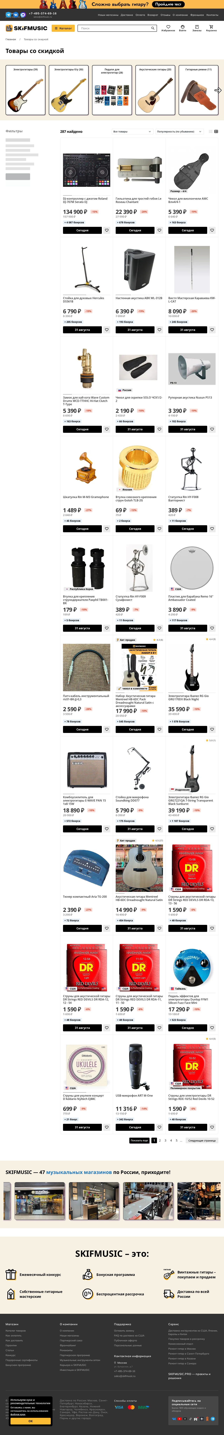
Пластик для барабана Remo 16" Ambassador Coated (190, 598)
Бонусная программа (18, 1365)
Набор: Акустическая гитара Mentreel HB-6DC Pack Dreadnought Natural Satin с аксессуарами (135, 701)
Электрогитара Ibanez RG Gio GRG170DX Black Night (188, 697)
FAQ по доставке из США (129, 1335)
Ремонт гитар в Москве (182, 1348)
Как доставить (14, 1340)
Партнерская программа (75, 1355)
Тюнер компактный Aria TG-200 (85, 896)
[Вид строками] (210, 131)
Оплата (140, 14)
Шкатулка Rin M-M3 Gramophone (86, 497)
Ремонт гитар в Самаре (182, 1363)
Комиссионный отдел (180, 1343)
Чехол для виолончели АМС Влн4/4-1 (188, 200)
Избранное (168, 30)
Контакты (212, 14)
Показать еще (139, 1140)
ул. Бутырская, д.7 (123, 1366)
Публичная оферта (125, 1340)
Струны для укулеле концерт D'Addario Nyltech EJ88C (83, 1097)
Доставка (127, 14)
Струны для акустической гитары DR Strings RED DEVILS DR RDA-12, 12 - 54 (86, 999)
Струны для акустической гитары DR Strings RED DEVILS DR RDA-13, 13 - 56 (192, 900)
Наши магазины (108, 14)
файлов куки (17, 1414)
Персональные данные (128, 1345)
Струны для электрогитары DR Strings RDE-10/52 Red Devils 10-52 (191, 1097)
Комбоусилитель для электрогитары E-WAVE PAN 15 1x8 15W (84, 801)
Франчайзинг (68, 1345)
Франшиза (197, 14)
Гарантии (11, 1345)
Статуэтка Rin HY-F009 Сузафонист (131, 598)
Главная (11, 39)
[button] (218, 90)
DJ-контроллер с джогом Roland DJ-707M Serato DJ (85, 200)
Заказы (197, 30)
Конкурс (11, 1355)
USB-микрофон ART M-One (134, 1095)
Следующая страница (202, 1140)
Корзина (211, 30)
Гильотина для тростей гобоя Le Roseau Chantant (138, 200)
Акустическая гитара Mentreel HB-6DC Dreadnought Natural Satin (139, 898)
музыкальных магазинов (79, 1172)
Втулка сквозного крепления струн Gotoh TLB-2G (136, 498)
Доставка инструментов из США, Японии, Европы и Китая (193, 1332)
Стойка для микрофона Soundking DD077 (132, 799)
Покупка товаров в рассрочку (186, 1338)
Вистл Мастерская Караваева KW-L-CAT (191, 299)
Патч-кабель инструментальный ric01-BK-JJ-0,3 (86, 697)
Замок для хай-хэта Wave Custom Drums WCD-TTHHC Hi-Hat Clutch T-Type (86, 401)
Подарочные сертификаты (21, 1360)
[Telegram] (8, 15)
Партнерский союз (71, 1340)
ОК (31, 1421)
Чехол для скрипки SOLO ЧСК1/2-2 (139, 399)
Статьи (10, 1350)
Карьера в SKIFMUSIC (73, 1365)
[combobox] (117, 28)
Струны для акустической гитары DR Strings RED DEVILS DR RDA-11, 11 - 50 (139, 999)
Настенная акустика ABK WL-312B (139, 298)
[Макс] (23, 15)
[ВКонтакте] (16, 15)
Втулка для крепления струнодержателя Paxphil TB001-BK (85, 600)
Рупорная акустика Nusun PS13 (190, 397)
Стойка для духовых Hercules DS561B (83, 299)
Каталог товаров (16, 1330)
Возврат (153, 14)
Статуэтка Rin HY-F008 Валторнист (183, 498)
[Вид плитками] (216, 131)
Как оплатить (14, 1335)
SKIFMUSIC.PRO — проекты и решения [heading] (189, 1376)
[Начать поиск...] (152, 28)
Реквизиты (66, 1350)
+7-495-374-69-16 (43, 13)
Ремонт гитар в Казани (182, 1358)
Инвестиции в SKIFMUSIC (75, 1369)
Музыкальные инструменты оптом (80, 1360)
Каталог (65, 28)
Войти (182, 30)
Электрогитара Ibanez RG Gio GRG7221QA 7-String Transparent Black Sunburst (190, 801)
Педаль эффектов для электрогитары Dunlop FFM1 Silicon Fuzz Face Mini (188, 999)
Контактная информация (132, 1356)
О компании (180, 14)
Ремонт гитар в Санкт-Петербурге (188, 1353)
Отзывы (165, 14)
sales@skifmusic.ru (43, 17)
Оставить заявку (124, 1330)
